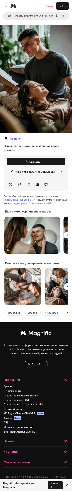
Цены (49, 6)
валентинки (14, 312)
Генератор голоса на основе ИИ (23, 404)
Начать (9, 441)
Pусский (36, 364)
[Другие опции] (55, 184)
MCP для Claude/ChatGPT (23, 413)
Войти (62, 6)
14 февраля (51, 312)
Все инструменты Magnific (19, 431)
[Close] (67, 485)
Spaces (8, 386)
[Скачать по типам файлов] (61, 161)
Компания (11, 451)
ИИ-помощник (12, 391)
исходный (24, 32)
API (6, 422)
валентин (32, 312)
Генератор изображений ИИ (21, 395)
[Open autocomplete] (8, 15)
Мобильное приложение (18, 427)
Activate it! (55, 485)
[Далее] (67, 235)
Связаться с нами (17, 462)
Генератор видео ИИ (16, 400)
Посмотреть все (40, 211)
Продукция (12, 380)
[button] (36, 364)
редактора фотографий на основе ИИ (33, 203)
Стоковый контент (14, 409)
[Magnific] (36, 334)
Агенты (12, 418)
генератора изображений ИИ (19, 199)
